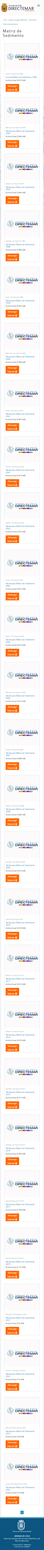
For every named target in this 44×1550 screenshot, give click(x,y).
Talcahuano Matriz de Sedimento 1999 (20, 301)
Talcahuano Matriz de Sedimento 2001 (20, 415)
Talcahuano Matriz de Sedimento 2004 (20, 584)
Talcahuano (33, 20)
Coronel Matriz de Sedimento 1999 (21, 77)
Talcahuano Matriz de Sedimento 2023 (20, 1432)
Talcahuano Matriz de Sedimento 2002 (20, 471)
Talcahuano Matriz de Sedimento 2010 (20, 923)
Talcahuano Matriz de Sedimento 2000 (20, 357)
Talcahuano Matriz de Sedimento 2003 (20, 527)
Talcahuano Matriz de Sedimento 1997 (20, 188)
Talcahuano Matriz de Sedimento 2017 (20, 1205)
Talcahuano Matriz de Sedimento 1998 (20, 245)
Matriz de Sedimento (10, 24)
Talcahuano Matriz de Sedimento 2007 (20, 754)
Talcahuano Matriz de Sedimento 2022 (20, 1375)
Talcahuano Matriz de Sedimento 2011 (20, 979)
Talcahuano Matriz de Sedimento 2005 (20, 640)
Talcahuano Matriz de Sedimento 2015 (20, 1093)
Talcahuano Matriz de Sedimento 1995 (20, 132)
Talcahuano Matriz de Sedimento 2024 (20, 1488)
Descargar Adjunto (12, 87)
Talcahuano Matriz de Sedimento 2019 (20, 1262)
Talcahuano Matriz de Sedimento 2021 (20, 1318)
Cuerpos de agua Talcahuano (18, 20)
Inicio (5, 20)
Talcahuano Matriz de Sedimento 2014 (20, 1036)
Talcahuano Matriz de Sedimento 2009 (20, 866)
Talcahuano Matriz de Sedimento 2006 (20, 696)
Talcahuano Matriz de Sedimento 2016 (20, 1149)
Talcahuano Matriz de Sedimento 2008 (20, 810)
